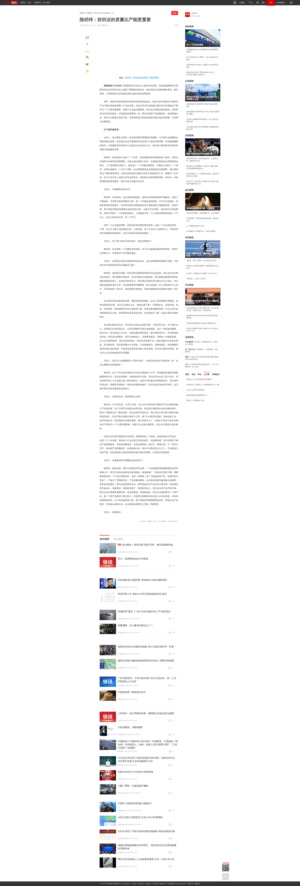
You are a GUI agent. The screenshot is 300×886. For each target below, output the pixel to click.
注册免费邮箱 (280, 2)
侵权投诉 (197, 883)
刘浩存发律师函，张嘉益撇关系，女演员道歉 (202, 213)
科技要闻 (189, 237)
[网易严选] (251, 2)
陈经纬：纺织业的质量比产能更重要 (142, 78)
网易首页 (23, 2)
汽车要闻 (189, 285)
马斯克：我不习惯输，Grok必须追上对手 (201, 260)
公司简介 (134, 883)
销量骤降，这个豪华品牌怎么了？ (135, 625)
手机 (199, 374)
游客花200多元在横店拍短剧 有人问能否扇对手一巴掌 (146, 646)
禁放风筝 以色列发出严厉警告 (197, 404)
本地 (193, 374)
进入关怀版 (46, 2)
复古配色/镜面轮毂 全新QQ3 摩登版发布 (201, 323)
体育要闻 (189, 135)
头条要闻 (189, 81)
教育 (187, 374)
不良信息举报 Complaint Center (176, 883)
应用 (29, 2)
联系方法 (141, 883)
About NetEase (125, 883)
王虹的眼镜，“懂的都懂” (130, 727)
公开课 (206, 374)
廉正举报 (190, 883)
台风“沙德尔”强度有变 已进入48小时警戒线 (140, 817)
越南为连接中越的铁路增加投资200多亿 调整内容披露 (146, 660)
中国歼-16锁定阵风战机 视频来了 (135, 803)
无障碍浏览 (37, 2)
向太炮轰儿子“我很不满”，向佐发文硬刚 (200, 231)
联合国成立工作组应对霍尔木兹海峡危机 (201, 417)
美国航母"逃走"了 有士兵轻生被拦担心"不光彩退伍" (144, 611)
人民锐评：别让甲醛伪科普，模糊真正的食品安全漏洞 (146, 713)
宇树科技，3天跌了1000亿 (196, 279)
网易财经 (89, 13)
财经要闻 (189, 26)
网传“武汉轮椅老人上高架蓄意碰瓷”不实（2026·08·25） (147, 859)
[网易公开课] (242, 2)
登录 (270, 2)
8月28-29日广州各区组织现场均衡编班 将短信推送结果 (146, 831)
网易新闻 (194, 13)
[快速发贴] (87, 37)
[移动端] (235, 2)
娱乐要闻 (189, 190)
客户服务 (155, 883)
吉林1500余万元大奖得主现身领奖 (135, 772)
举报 (176, 25)
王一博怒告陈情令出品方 (195, 226)
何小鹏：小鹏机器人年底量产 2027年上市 (201, 273)
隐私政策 (162, 883)
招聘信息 (148, 883)
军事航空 (216, 374)
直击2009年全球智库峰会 (102, 13)
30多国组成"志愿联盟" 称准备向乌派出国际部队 (142, 580)
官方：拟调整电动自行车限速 (133, 558)
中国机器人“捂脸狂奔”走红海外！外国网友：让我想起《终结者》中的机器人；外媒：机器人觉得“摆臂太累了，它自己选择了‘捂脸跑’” (148, 744)
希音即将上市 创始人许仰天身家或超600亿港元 (142, 594)
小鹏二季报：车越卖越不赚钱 (133, 785)
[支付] (258, 2)
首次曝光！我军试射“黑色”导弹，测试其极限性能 (147, 544)
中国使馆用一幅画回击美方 (132, 692)
